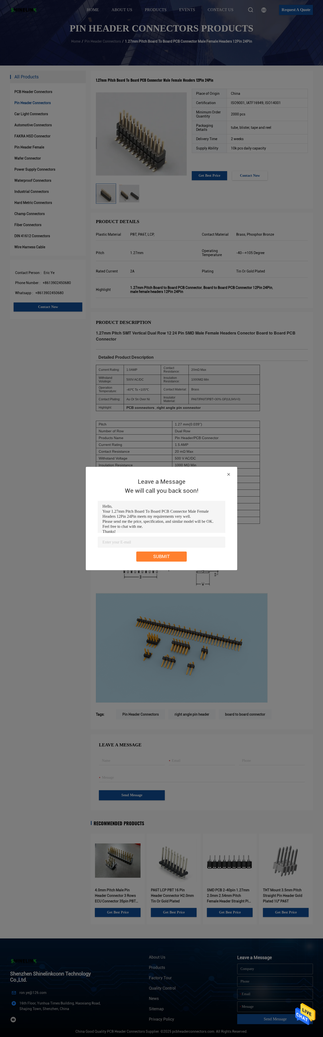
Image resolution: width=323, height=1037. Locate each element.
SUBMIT (161, 556)
